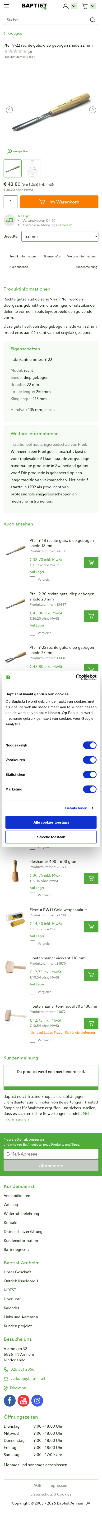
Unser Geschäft (17, 1272)
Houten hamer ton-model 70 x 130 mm (64, 1006)
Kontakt (11, 1223)
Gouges (15, 33)
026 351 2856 (22, 1369)
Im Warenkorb (63, 202)
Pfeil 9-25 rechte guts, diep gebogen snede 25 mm (62, 650)
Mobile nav (6, 6)
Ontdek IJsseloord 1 (21, 1281)
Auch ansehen (18, 267)
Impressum (59, 1485)
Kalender (11, 1308)
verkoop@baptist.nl (27, 1378)
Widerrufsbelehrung (21, 1214)
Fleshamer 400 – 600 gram (54, 861)
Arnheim (65, 225)
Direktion (18, 1388)
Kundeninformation (21, 1241)
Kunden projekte (18, 1326)
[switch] (90, 760)
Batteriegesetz (17, 1250)
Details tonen (76, 808)
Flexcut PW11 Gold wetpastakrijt (58, 910)
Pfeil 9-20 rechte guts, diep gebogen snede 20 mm (62, 596)
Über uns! (12, 1299)
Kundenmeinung (86, 267)
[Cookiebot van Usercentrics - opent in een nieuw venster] (76, 677)
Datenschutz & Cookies (51, 1494)
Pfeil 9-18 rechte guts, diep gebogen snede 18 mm (62, 543)
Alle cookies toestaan (51, 822)
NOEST (10, 1290)
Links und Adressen (21, 1317)
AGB (37, 1485)
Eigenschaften (52, 256)
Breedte (11, 236)
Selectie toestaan (51, 837)
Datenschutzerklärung (23, 1232)
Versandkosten (17, 1196)
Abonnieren (51, 1165)
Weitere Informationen (82, 256)
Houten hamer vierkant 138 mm (58, 958)
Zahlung (11, 1205)
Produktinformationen (23, 256)
